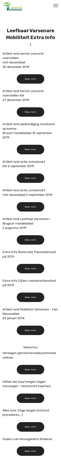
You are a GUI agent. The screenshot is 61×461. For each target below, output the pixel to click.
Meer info (30, 79)
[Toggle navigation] (55, 5)
